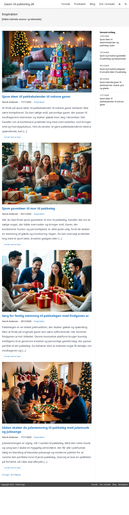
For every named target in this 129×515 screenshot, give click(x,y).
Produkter (80, 4)
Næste (17, 474)
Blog (92, 4)
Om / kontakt (107, 4)
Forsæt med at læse (12, 137)
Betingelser (123, 484)
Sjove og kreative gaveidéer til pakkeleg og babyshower (113, 57)
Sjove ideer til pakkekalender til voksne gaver (112, 101)
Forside (65, 4)
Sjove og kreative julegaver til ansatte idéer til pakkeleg (113, 70)
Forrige (5, 474)
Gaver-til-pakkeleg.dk (19, 4)
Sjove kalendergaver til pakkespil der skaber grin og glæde (112, 85)
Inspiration (39, 102)
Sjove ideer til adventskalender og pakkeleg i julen (109, 42)
